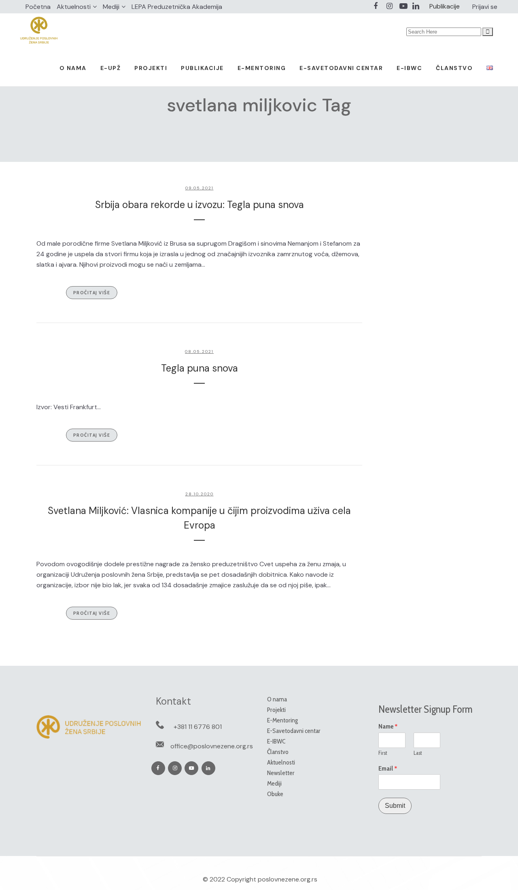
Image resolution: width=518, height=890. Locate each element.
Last (418, 753)
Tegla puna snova (199, 368)
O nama (277, 699)
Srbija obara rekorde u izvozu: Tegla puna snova (199, 204)
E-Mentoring (282, 720)
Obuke (275, 794)
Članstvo (278, 752)
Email (387, 769)
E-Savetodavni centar (294, 731)
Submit (395, 805)
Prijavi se (484, 6)
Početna (38, 6)
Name (388, 726)
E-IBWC (276, 741)
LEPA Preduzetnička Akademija (177, 6)
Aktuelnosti (74, 6)
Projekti (276, 710)
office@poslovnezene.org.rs (211, 746)
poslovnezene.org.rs (287, 879)
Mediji (111, 6)
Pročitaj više (91, 292)
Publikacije (444, 6)
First (382, 753)
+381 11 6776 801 (198, 726)
